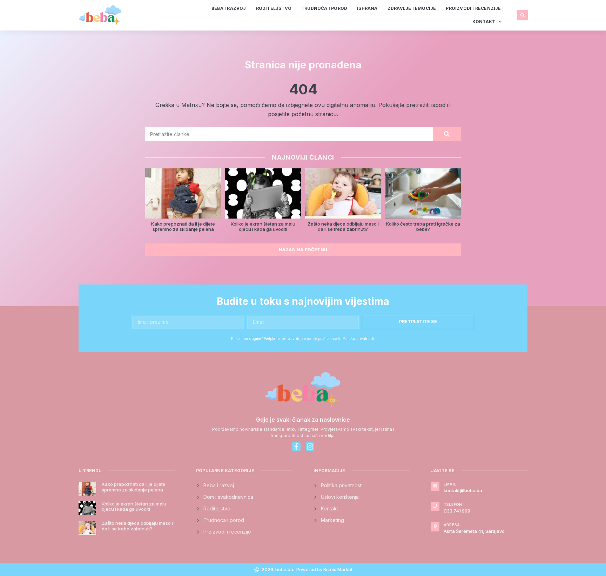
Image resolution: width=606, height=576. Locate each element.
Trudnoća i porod (324, 8)
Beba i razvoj (228, 8)
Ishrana (367, 8)
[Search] (447, 134)
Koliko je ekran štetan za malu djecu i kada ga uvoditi (263, 226)
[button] (522, 15)
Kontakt (483, 21)
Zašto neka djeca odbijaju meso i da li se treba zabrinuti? (343, 226)
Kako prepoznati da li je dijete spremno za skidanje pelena (183, 226)
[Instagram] (310, 446)
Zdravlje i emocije (412, 8)
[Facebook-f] (296, 446)
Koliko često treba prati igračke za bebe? (423, 226)
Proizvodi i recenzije (473, 8)
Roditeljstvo (273, 8)
